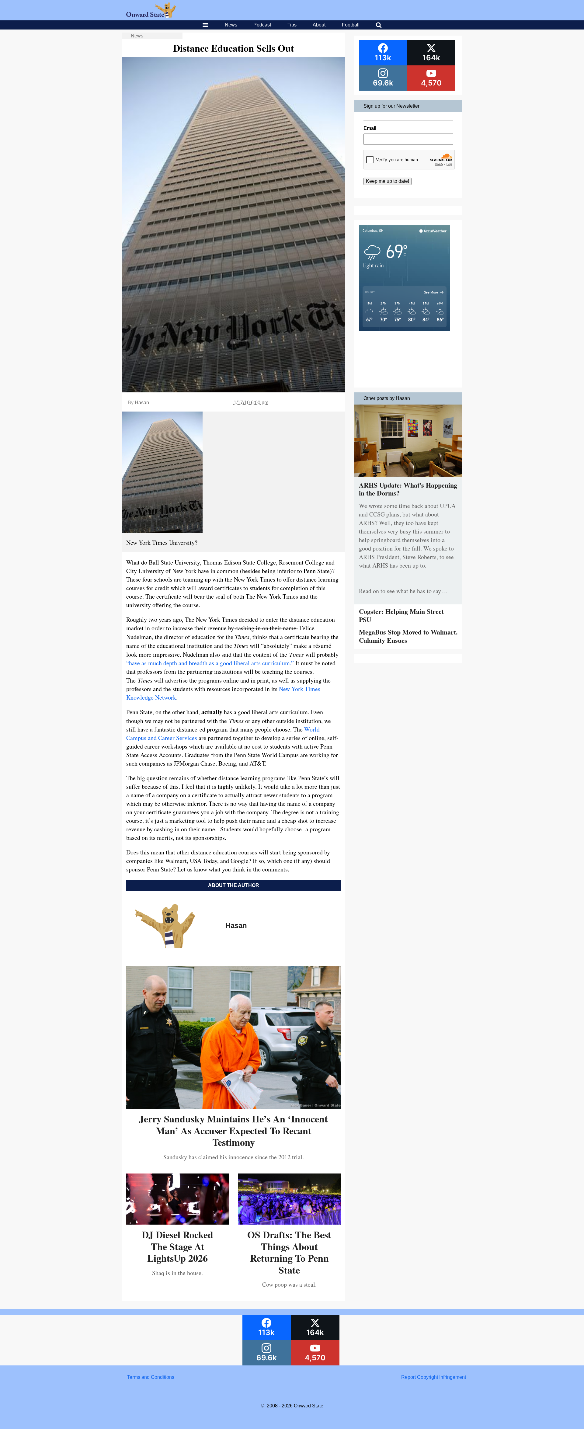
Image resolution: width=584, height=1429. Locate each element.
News (231, 24)
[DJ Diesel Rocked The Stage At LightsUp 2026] (177, 1222)
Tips (292, 24)
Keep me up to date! (387, 181)
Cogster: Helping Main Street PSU (401, 615)
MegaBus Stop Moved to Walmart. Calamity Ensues (408, 636)
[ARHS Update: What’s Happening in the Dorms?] (408, 478)
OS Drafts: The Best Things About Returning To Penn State (289, 1252)
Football (351, 24)
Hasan (142, 402)
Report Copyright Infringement (433, 1377)
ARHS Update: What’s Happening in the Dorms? (408, 489)
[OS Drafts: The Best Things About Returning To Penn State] (289, 1222)
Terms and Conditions (150, 1377)
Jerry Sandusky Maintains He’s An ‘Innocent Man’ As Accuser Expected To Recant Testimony (233, 1130)
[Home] (151, 16)
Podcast (262, 24)
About (319, 24)
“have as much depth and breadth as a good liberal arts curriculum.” (210, 663)
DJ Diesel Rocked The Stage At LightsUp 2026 (177, 1246)
